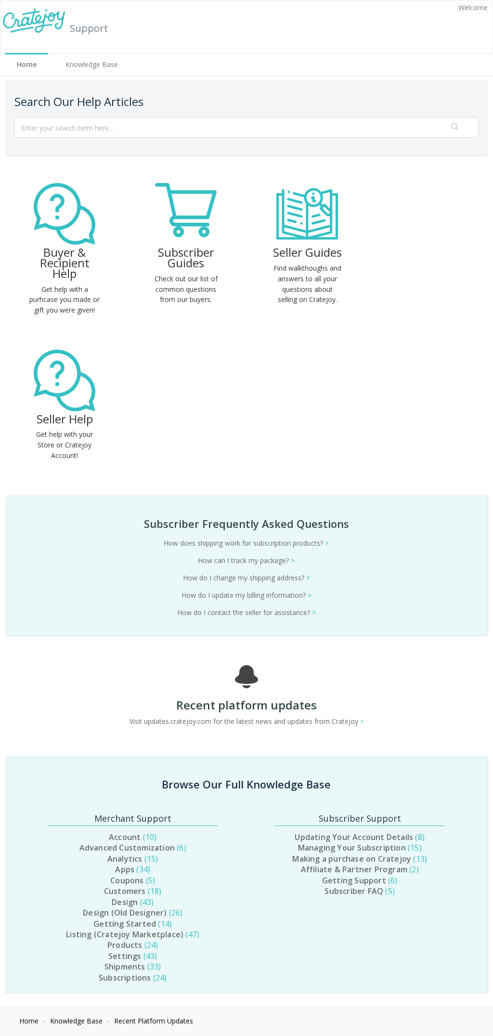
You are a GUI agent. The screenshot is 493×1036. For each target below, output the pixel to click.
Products (131, 945)
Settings (131, 956)
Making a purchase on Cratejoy (358, 858)
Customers (131, 891)
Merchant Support (132, 818)
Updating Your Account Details (358, 837)
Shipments (131, 966)
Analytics (131, 858)
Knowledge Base (91, 64)
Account (131, 837)
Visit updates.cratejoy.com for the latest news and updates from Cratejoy (247, 721)
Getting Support (358, 880)
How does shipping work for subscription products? (246, 543)
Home (27, 64)
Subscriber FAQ (358, 891)
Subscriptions (131, 977)
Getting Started (131, 923)
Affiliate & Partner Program (358, 869)
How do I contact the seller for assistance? (246, 612)
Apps (131, 869)
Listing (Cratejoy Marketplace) (131, 934)
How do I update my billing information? (246, 595)
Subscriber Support (360, 818)
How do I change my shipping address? (246, 577)
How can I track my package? (246, 560)
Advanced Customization (131, 847)
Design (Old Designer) (131, 912)
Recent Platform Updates (153, 1020)
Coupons (131, 880)
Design (131, 902)
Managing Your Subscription (358, 847)
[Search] (455, 127)
